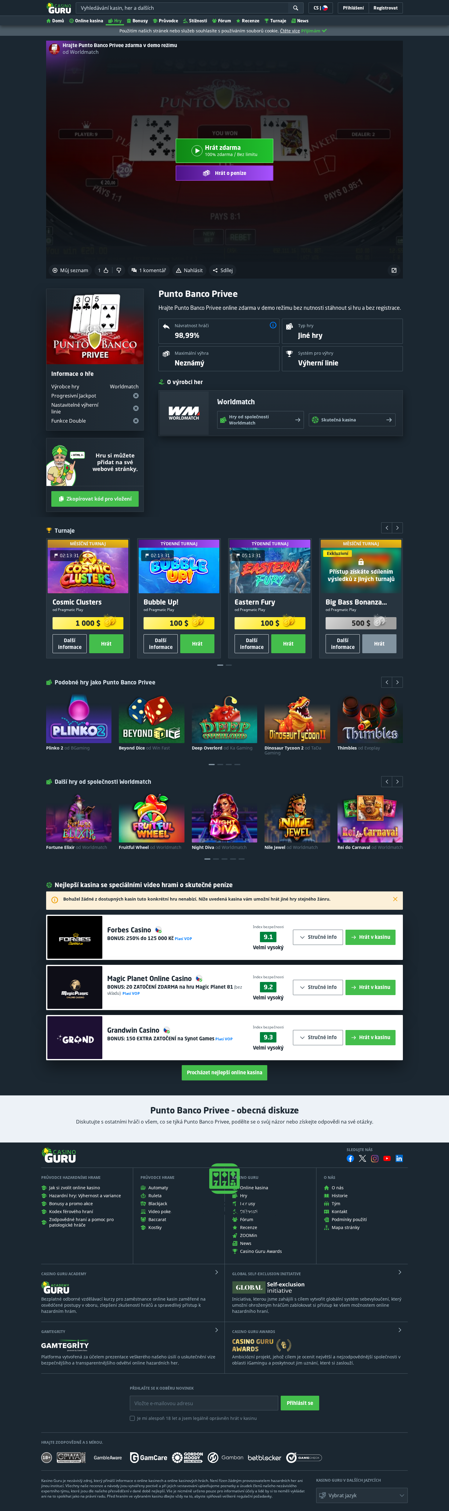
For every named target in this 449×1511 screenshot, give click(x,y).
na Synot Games (170, 1038)
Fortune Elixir (76, 847)
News (302, 21)
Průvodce (168, 21)
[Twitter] (362, 1158)
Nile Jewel (291, 847)
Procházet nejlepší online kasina (224, 1072)
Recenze (250, 21)
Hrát (106, 643)
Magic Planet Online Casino (150, 978)
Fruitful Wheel (150, 847)
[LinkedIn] (399, 1158)
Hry (118, 21)
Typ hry (305, 325)
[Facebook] (350, 1158)
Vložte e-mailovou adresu (157, 1399)
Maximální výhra (192, 353)
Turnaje (278, 21)
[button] (222, 270)
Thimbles (359, 748)
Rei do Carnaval (370, 847)
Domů (58, 21)
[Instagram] (374, 1158)
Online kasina (89, 21)
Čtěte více (290, 31)
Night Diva (219, 847)
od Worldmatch (81, 52)
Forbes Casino (130, 929)
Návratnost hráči (192, 325)
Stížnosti (198, 21)
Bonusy (140, 21)
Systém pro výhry (315, 353)
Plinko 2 (68, 748)
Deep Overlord (222, 748)
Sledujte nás (360, 1149)
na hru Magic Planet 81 (179, 986)
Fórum (224, 21)
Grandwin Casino (134, 1030)
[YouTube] (387, 1158)
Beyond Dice (144, 748)
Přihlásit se (300, 1403)
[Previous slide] (386, 527)
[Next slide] (397, 527)
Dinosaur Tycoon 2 (293, 750)
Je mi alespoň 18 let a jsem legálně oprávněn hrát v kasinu (197, 1418)
